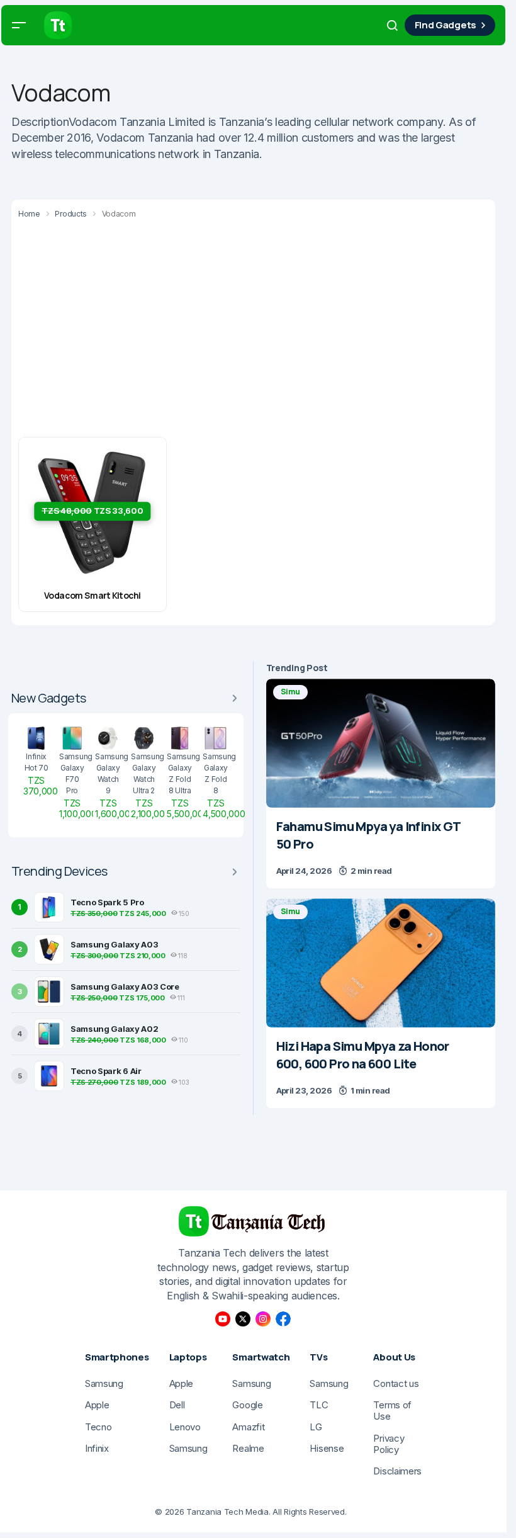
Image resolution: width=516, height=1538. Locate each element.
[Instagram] (263, 1319)
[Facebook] (283, 1319)
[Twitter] (243, 1319)
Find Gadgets (445, 24)
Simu (290, 691)
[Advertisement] (258, 330)
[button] (19, 25)
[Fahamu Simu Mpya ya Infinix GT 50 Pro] (380, 743)
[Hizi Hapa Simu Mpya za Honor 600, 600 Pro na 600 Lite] (380, 962)
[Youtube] (223, 1319)
